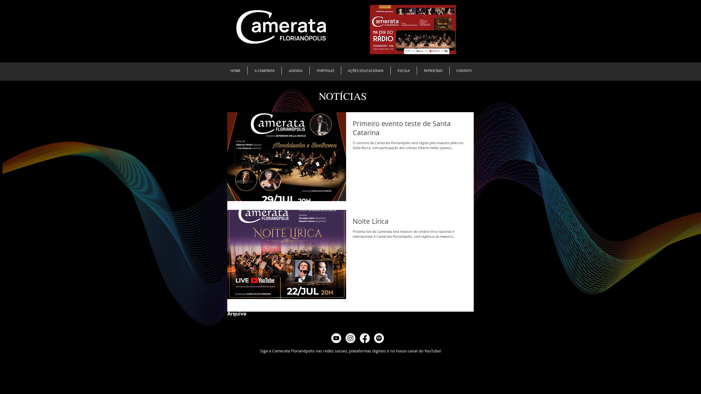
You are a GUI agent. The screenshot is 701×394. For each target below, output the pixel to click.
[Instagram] (350, 338)
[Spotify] (379, 338)
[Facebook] (365, 338)
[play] (444, 49)
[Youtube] (336, 338)
